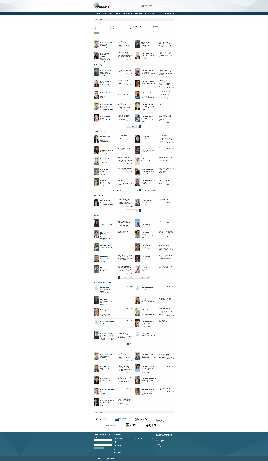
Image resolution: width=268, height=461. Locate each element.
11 (142, 190)
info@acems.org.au (163, 448)
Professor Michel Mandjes (148, 378)
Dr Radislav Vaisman (147, 169)
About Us (97, 13)
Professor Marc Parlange (107, 321)
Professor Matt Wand (106, 116)
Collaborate (118, 13)
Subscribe (98, 448)
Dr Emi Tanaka (145, 136)
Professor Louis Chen (147, 354)
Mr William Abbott (105, 221)
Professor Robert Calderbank (105, 298)
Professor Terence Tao (147, 389)
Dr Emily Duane (145, 298)
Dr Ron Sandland (104, 287)
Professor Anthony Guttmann (146, 310)
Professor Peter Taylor (106, 42)
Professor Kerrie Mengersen (104, 54)
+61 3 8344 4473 (161, 446)
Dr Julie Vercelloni (105, 180)
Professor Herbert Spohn (107, 389)
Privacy (95, 458)
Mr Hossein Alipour (105, 245)
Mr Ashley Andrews (146, 256)
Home (96, 19)
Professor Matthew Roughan (105, 82)
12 (145, 190)
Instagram (119, 452)
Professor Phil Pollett (147, 70)
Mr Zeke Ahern (145, 232)
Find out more (129, 48)
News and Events (127, 13)
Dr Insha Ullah (104, 169)
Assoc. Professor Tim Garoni (147, 42)
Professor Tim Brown (147, 287)
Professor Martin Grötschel (105, 310)
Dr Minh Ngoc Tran (105, 159)
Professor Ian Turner (147, 104)
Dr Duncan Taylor (105, 148)
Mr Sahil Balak (104, 267)
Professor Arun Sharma (147, 321)
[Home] (106, 5)
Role (95, 26)
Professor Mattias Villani (148, 180)
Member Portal (151, 13)
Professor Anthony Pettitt (107, 70)
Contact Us (100, 458)
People (103, 13)
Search (96, 33)
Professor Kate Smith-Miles (147, 93)
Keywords (155, 26)
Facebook (119, 438)
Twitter (118, 442)
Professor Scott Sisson (147, 53)
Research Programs (136, 26)
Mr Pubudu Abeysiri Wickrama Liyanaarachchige (105, 233)
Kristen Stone (145, 333)
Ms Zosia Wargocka (146, 200)
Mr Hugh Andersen (105, 256)
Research (110, 13)
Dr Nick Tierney (145, 148)
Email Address (97, 437)
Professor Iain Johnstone (148, 366)
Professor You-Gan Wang (148, 116)
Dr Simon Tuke (145, 159)
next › (149, 190)
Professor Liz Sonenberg (107, 333)
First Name (96, 442)
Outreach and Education (139, 13)
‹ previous (133, 126)
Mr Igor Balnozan (146, 267)
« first (128, 126)
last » (153, 190)
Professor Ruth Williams (107, 400)
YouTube (119, 445)
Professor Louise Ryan (147, 81)
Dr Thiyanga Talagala (106, 136)
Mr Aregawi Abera (146, 221)
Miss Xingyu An (145, 245)
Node (113, 26)
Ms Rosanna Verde (105, 200)
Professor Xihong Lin (106, 378)
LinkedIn (119, 448)
